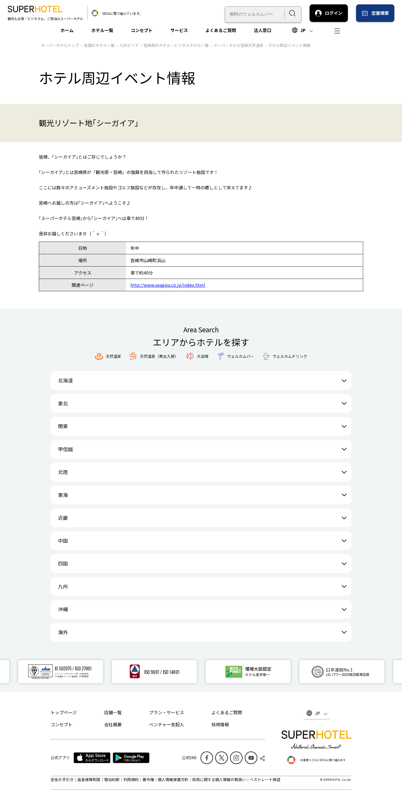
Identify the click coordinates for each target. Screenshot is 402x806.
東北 (63, 403)
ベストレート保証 (265, 779)
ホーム (67, 30)
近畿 (63, 517)
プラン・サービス (166, 712)
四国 (63, 563)
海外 (63, 632)
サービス (179, 30)
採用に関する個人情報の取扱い (219, 779)
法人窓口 (262, 30)
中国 (63, 540)
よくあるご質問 (220, 30)
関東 (63, 426)
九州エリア (129, 45)
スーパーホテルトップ (60, 45)
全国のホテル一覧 (99, 45)
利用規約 (131, 779)
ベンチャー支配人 (166, 724)
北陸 (63, 471)
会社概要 (113, 724)
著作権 (148, 779)
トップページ (64, 712)
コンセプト (142, 30)
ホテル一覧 (102, 30)
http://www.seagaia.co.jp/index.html (167, 285)
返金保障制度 (88, 779)
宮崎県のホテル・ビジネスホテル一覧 (176, 45)
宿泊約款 (112, 779)
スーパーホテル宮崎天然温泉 (238, 45)
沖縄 (63, 609)
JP (302, 30)
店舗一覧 (113, 712)
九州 (63, 586)
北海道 (65, 380)
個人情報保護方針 (173, 779)
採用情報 (220, 724)
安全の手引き (62, 779)
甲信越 (65, 449)
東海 (63, 494)
